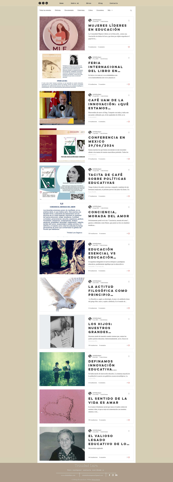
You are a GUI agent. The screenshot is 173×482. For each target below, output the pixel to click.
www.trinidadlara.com (68, 475)
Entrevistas (81, 10)
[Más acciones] (129, 20)
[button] (131, 11)
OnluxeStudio (96, 479)
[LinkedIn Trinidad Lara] (46, 3)
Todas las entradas (45, 10)
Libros (91, 10)
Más (109, 10)
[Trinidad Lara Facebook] (40, 3)
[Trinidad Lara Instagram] (43, 3)
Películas (58, 10)
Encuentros (100, 10)
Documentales (69, 10)
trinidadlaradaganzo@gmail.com (92, 475)
